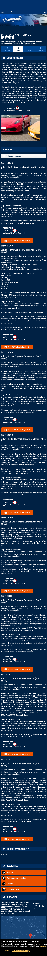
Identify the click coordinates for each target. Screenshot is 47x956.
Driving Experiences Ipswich (28, 44)
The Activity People (8, 42)
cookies (43, 946)
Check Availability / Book (17, 240)
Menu (2, 12)
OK (6, 951)
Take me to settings (21, 951)
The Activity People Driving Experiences (15, 19)
